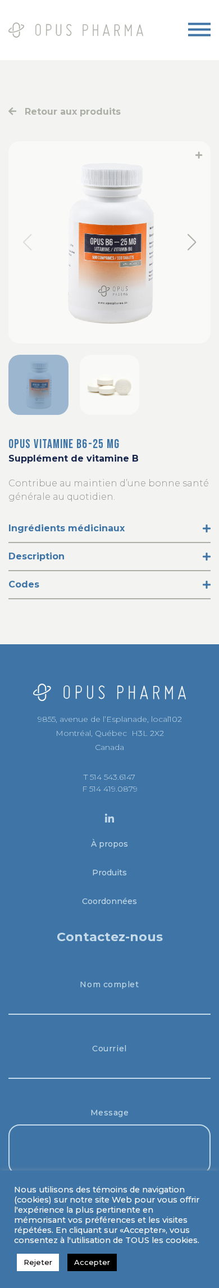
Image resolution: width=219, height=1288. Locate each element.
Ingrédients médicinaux (66, 528)
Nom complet (109, 984)
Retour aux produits (68, 111)
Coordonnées (109, 901)
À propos (109, 844)
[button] (191, 242)
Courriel (109, 1048)
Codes (23, 584)
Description (36, 556)
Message (109, 1113)
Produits (109, 872)
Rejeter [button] (38, 1262)
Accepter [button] (92, 1262)
